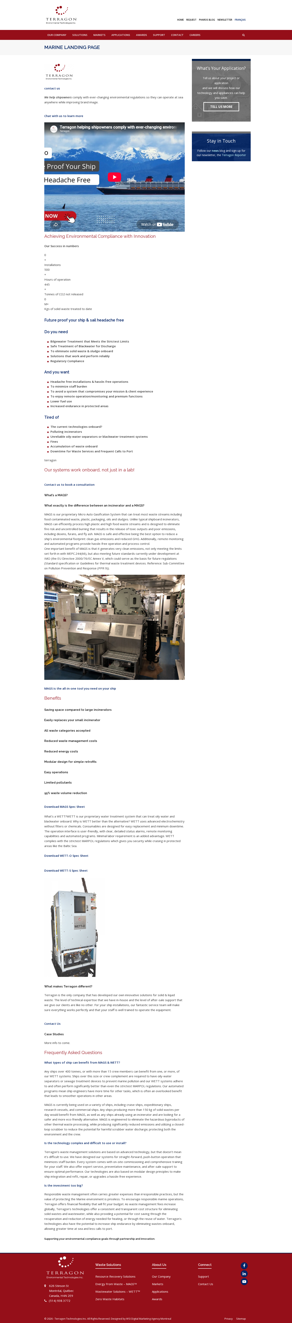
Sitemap (241, 1318)
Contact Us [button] (52, 1024)
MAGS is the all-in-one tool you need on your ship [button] (80, 688)
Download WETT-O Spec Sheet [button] (66, 856)
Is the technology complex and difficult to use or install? (85, 1143)
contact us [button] (52, 88)
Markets (157, 1284)
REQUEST (191, 19)
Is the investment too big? (63, 1185)
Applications (160, 1291)
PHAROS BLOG (207, 19)
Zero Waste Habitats (109, 1299)
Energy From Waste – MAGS (116, 1284)
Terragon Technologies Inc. (71, 1318)
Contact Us (205, 1284)
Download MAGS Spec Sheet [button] (64, 807)
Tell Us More (221, 107)
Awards (157, 1299)
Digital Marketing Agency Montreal (151, 1318)
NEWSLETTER (225, 19)
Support (203, 1276)
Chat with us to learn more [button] (63, 116)
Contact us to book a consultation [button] (69, 484)
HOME (180, 19)
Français (240, 19)
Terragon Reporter (234, 155)
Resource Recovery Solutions (115, 1276)
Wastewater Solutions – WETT (117, 1291)
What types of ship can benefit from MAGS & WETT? (82, 1062)
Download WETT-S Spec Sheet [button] (66, 870)
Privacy (228, 1318)
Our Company (161, 1276)
